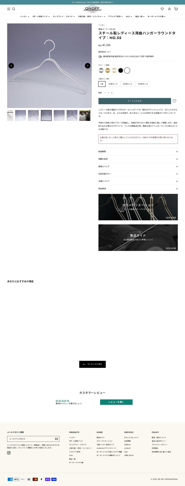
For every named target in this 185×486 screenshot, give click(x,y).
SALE (128, 16)
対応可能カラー (104, 174)
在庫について (104, 181)
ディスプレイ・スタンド (77, 445)
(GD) (114, 70)
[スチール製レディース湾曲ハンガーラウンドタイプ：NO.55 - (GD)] (15, 341)
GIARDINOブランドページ (106, 448)
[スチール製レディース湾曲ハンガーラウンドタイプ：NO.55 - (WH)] (23, 341)
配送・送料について (159, 437)
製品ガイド (101, 437)
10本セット (113, 84)
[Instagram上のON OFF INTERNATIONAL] (8, 452)
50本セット (128, 84)
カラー (103, 65)
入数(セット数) (103, 79)
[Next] (87, 65)
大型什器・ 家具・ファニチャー (90, 16)
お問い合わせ (129, 455)
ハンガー (23, 16)
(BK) (120, 70)
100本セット (143, 84)
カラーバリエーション (105, 441)
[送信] (56, 438)
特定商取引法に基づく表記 (161, 452)
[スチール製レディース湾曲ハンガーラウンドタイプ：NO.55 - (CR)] (8, 341)
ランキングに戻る (94, 364)
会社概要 (127, 441)
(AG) (107, 70)
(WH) (127, 70)
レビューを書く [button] (116, 402)
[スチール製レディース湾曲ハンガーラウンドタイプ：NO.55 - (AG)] (12, 341)
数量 (100, 93)
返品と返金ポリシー (159, 441)
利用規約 (155, 448)
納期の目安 (103, 159)
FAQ (125, 452)
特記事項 (102, 188)
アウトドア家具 (114, 16)
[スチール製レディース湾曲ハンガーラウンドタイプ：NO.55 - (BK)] (19, 341)
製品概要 (102, 151)
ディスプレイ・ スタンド (63, 16)
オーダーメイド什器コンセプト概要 (109, 452)
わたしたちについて (131, 437)
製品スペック (103, 166)
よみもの (127, 448)
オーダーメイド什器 (155, 16)
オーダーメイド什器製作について (108, 455)
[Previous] (11, 65)
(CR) (101, 70)
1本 (101, 84)
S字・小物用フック (40, 16)
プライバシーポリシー (160, 445)
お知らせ (127, 445)
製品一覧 (138, 16)
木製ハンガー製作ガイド (105, 445)
